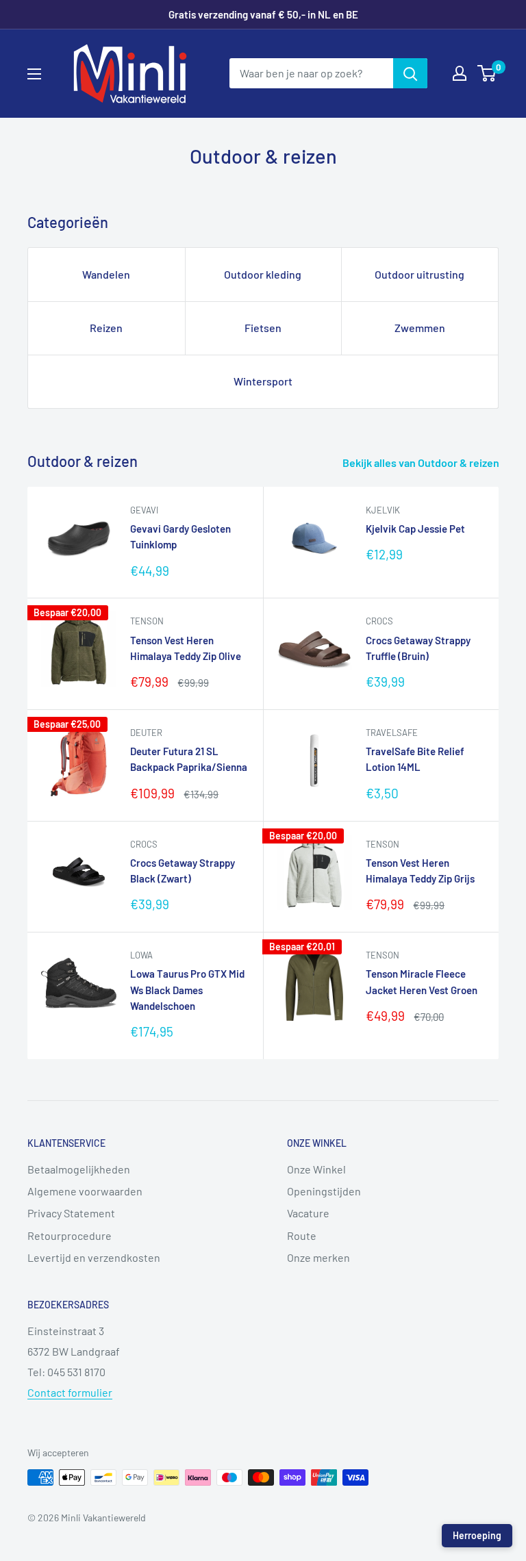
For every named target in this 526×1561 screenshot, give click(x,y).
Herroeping (477, 1535)
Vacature (308, 1212)
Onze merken (318, 1257)
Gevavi (144, 510)
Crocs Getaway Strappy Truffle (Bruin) (418, 648)
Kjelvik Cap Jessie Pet (415, 528)
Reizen (106, 327)
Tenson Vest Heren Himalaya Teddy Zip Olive (185, 648)
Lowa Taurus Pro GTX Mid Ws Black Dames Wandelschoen (187, 989)
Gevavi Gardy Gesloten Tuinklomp (180, 536)
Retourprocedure (69, 1235)
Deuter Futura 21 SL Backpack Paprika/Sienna (188, 759)
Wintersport (263, 381)
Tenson (147, 620)
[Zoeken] (410, 73)
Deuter (146, 732)
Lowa (141, 955)
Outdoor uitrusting (419, 274)
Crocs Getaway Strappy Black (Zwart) (182, 870)
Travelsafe (392, 732)
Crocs (379, 620)
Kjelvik (383, 510)
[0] (487, 73)
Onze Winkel (316, 1169)
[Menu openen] (34, 73)
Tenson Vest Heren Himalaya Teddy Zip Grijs (420, 870)
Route (301, 1235)
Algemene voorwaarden (84, 1190)
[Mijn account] (459, 73)
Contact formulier (69, 1392)
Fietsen (263, 327)
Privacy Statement (71, 1212)
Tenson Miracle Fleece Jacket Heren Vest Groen (421, 981)
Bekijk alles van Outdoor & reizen (421, 462)
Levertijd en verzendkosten (93, 1257)
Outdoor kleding (262, 274)
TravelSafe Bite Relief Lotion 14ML (415, 759)
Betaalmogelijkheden (78, 1169)
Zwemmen (419, 327)
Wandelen (106, 274)
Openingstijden (324, 1190)
